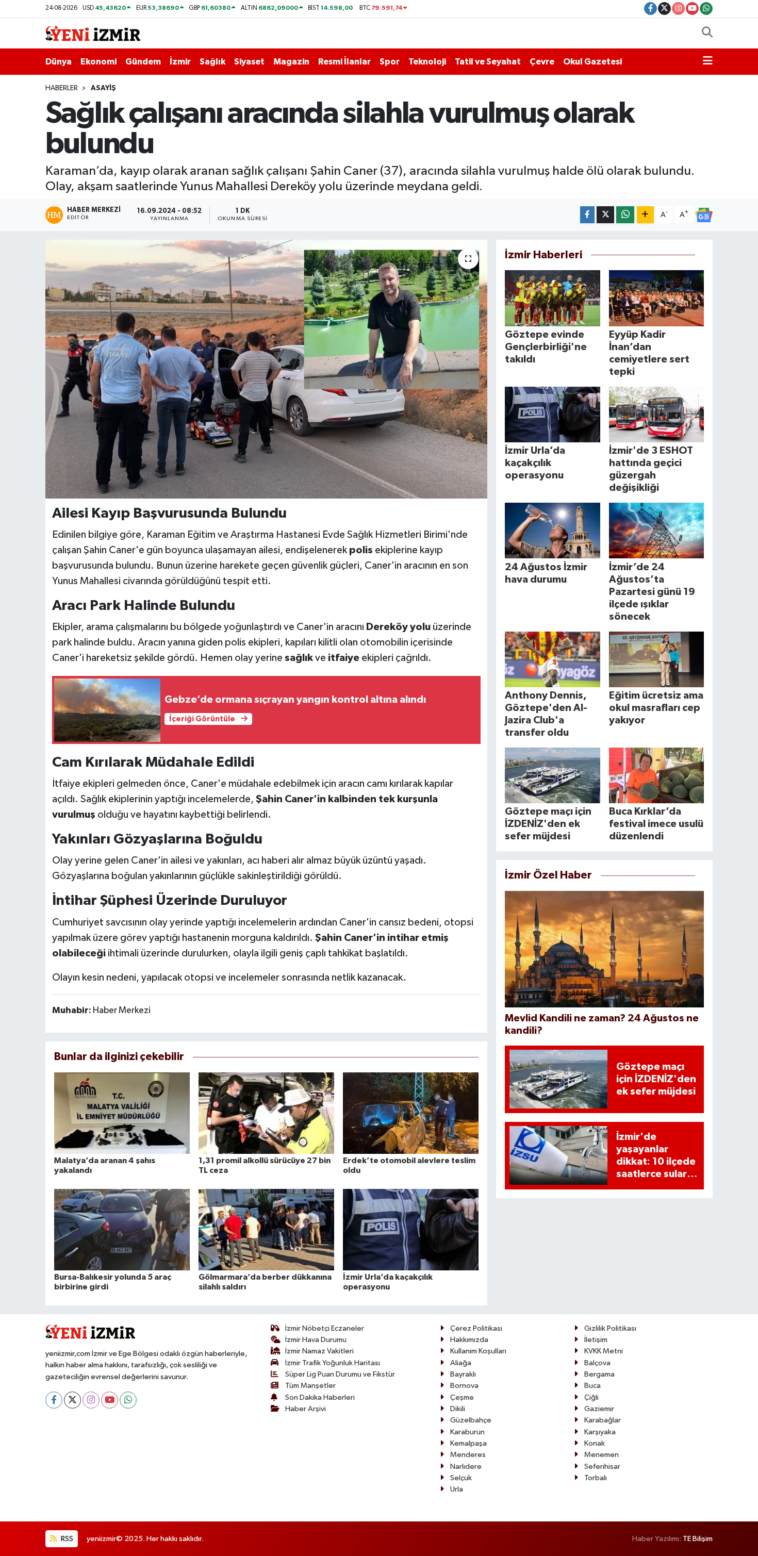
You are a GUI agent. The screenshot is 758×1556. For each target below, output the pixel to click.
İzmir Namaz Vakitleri (319, 1351)
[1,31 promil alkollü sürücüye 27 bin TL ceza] (266, 1112)
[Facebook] (53, 1400)
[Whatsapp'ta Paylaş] (625, 214)
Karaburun (467, 1432)
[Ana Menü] (708, 62)
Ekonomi (98, 61)
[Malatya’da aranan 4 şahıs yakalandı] (122, 1112)
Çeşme (462, 1397)
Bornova (464, 1385)
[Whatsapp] (128, 1400)
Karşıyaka (600, 1432)
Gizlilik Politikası (610, 1328)
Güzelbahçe (470, 1420)
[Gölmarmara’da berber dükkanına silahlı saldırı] (266, 1229)
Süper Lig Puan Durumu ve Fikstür (340, 1374)
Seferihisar (602, 1466)
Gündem (143, 61)
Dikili (457, 1409)
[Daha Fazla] (645, 214)
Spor (390, 61)
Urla (456, 1489)
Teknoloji (427, 61)
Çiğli (591, 1397)
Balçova (597, 1363)
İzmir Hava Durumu (316, 1340)
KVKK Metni (603, 1351)
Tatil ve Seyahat (488, 61)
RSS (66, 1539)
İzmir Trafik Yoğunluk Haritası (332, 1363)
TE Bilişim (698, 1539)
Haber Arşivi (305, 1409)
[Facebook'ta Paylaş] (587, 214)
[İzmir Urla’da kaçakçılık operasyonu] (411, 1229)
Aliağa (460, 1363)
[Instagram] (91, 1400)
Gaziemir (599, 1409)
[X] (72, 1400)
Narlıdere (466, 1466)
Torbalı (595, 1478)
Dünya (58, 61)
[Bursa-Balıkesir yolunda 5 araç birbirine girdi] (122, 1229)
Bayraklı (463, 1374)
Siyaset (249, 61)
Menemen (601, 1455)
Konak (594, 1443)
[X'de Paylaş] (605, 214)
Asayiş (103, 88)
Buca (592, 1385)
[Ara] (707, 33)
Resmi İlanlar (344, 61)
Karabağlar (602, 1420)
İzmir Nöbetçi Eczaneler (324, 1328)
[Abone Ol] (704, 215)
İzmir (180, 61)
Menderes (468, 1455)
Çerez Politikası (476, 1328)
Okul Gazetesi (592, 61)
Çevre (542, 61)
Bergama (599, 1374)
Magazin (291, 61)
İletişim (595, 1340)
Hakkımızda (469, 1340)
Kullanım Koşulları (478, 1351)
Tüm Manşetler (310, 1385)
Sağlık (212, 61)
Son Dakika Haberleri (320, 1397)
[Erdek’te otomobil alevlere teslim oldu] (411, 1112)
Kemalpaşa (468, 1443)
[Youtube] (109, 1400)
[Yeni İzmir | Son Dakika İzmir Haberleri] (92, 32)
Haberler (61, 88)
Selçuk (461, 1478)
